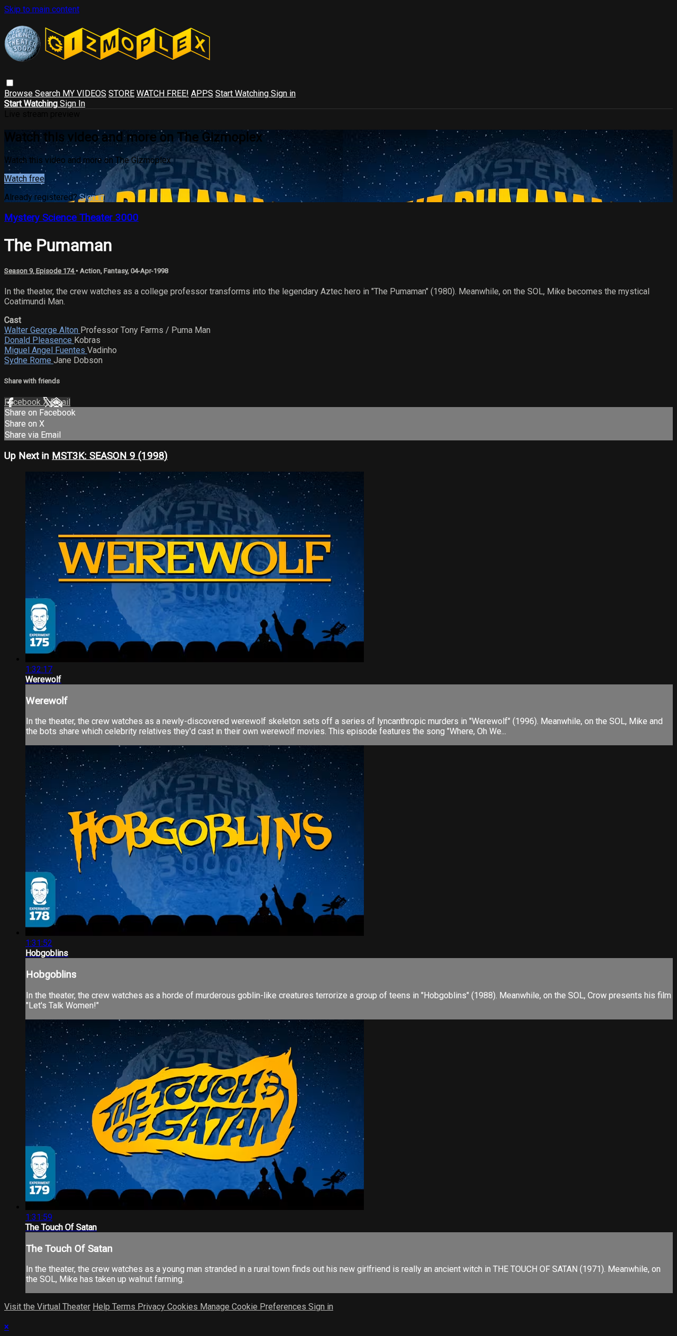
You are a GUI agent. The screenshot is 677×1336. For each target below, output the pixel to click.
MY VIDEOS (84, 93)
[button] (9, 82)
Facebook (23, 402)
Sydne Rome (28, 360)
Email (60, 402)
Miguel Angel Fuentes (45, 350)
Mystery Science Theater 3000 (71, 217)
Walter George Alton (42, 330)
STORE (121, 93)
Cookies (183, 1307)
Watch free (24, 179)
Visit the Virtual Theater (47, 1307)
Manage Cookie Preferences (254, 1307)
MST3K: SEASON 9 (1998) (110, 456)
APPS (202, 93)
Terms (125, 1307)
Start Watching (243, 93)
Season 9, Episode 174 (40, 271)
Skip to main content (41, 9)
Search (48, 93)
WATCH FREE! (162, 93)
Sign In (72, 103)
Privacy (152, 1307)
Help (102, 1307)
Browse (19, 93)
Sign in (283, 93)
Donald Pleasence (39, 340)
